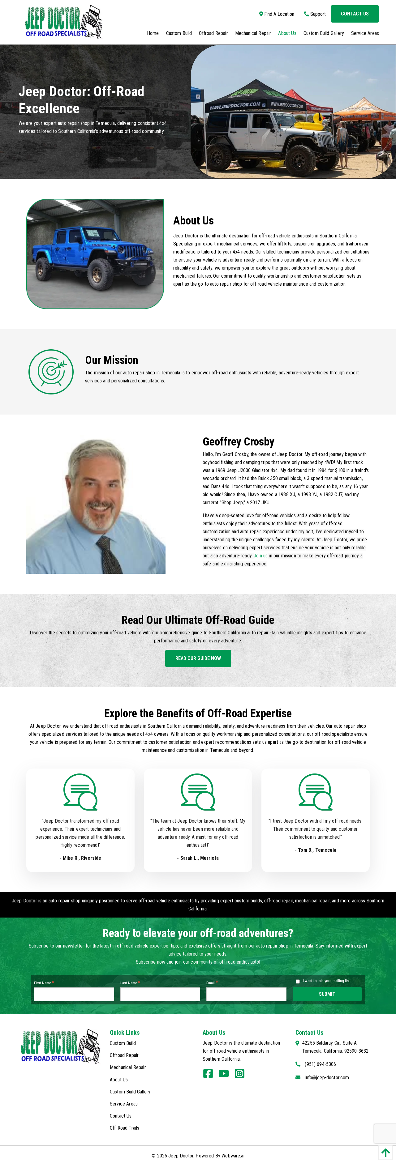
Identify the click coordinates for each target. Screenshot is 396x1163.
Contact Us (355, 14)
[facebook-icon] (210, 1075)
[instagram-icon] (242, 1075)
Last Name (130, 983)
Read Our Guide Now (198, 658)
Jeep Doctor (180, 1156)
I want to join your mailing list (326, 980)
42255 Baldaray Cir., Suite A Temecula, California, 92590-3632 (335, 1047)
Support (317, 14)
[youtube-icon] (226, 1075)
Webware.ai (233, 1156)
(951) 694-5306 (320, 1064)
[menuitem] (149, 33)
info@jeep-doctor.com (327, 1077)
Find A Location (278, 14)
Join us (261, 556)
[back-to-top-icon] (384, 1152)
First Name (44, 983)
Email (212, 983)
